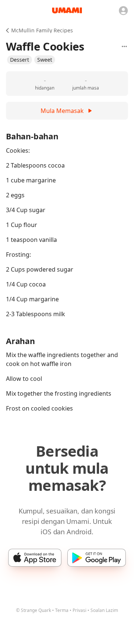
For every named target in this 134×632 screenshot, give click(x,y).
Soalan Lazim (104, 610)
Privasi (79, 610)
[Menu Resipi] (124, 46)
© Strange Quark (33, 610)
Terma (61, 610)
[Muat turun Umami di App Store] (34, 558)
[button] (19, 59)
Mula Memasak (62, 111)
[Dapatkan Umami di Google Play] (96, 558)
